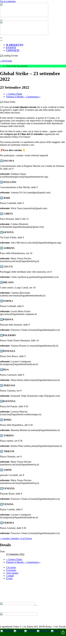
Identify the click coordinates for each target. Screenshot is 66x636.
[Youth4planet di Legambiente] (24, 16)
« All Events (6, 60)
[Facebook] (6, 631)
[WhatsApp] (43, 631)
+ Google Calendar (9, 538)
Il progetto (14, 45)
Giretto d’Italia (14, 94)
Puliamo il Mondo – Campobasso (23, 96)
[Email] (55, 631)
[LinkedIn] (30, 631)
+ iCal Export (25, 538)
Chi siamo (11, 567)
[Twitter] (18, 631)
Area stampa (12, 573)
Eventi (11, 47)
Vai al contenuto (8, 1)
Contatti (12, 50)
